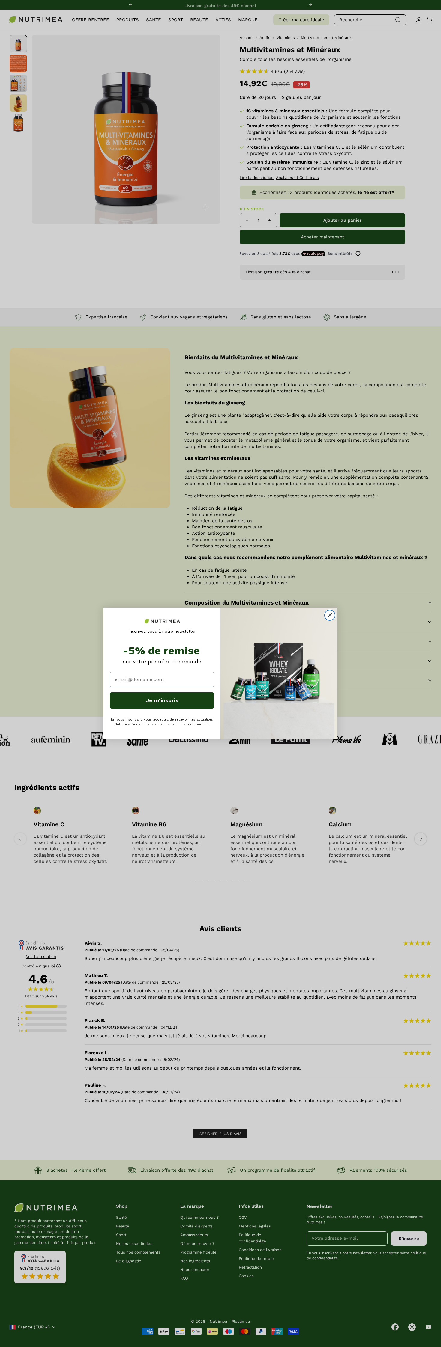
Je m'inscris (162, 700)
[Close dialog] (330, 615)
